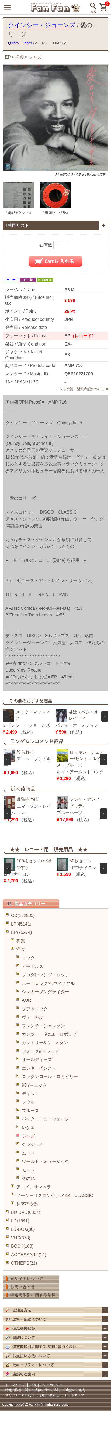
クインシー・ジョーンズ (41, 25)
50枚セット (81, 861)
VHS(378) (20, 1238)
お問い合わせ (49, 1395)
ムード (28, 1153)
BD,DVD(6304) (25, 1212)
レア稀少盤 (27, 1204)
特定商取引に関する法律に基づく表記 (32, 1390)
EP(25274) (21, 932)
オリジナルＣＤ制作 (19, 1395)
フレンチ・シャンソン (43, 1026)
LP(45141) (21, 924)
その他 (28, 1178)
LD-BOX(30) (23, 1229)
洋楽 (20, 949)
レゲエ (28, 1127)
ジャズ (28, 1136)
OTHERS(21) (24, 1263)
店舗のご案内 (75, 1390)
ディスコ (30, 1093)
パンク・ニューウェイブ (45, 1119)
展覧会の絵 (27, 799)
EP (8, 57)
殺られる (25, 752)
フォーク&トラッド (40, 1051)
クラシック (32, 1144)
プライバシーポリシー (46, 1385)
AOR (26, 1000)
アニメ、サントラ (33, 1187)
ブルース (30, 1110)
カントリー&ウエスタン (45, 1042)
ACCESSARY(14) (28, 1255)
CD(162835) (23, 915)
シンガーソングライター (45, 991)
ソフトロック (35, 1009)
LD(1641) (20, 1220)
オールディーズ (37, 1059)
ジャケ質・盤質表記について (82, 389)
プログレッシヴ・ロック (45, 974)
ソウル (28, 1102)
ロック (28, 958)
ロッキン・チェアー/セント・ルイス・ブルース (80, 758)
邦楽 (20, 941)
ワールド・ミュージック (45, 1161)
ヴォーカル (32, 1017)
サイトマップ (74, 1395)
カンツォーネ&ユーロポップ (49, 1034)
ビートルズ (32, 966)
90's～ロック (34, 1085)
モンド (28, 1170)
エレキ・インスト (39, 1068)
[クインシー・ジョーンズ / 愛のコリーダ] (18, 207)
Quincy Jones (20, 43)
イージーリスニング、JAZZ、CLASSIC (54, 1195)
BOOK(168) (22, 1246)
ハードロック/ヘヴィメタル (48, 983)
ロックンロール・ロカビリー (50, 1076)
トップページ (15, 1385)
